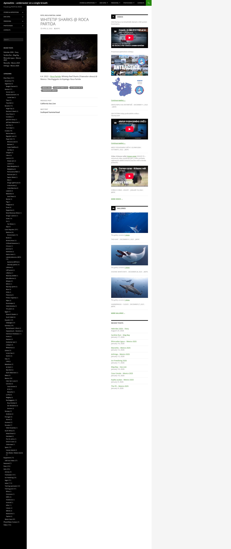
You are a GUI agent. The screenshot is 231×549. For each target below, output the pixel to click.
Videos (120, 17)
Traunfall (9, 103)
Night (6, 480)
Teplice (8, 516)
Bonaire (7, 106)
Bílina (8, 491)
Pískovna (9, 295)
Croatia (7, 131)
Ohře (7, 292)
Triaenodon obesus (49, 90)
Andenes (8, 414)
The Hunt (114, 239)
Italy (6, 359)
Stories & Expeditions (87, 3)
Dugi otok (9, 139)
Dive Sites (103, 3)
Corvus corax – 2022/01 (120, 190)
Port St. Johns (10, 439)
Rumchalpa (9, 303)
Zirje (7, 227)
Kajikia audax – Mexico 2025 (122, 380)
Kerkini (8, 356)
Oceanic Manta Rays (119, 272)
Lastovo (8, 158)
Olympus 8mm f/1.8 (60, 88)
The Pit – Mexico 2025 (119, 386)
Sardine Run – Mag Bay (120, 335)
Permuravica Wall (12, 172)
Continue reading (118, 100)
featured (6, 463)
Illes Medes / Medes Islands (14, 453)
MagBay (8, 397)
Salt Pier (8, 125)
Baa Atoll (9, 370)
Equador (7, 320)
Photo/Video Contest (10, 522)
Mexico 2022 (46, 88)
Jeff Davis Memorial (12, 122)
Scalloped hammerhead (50, 110)
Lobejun (8, 345)
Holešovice (9, 500)
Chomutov (9, 494)
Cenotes (8, 384)
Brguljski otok (10, 136)
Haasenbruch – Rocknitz (13, 331)
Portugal (7, 417)
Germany (7, 325)
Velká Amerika (10, 306)
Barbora (8, 232)
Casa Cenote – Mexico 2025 (122, 373)
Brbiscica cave (11, 142)
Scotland (7, 422)
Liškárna (8, 273)
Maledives (8, 364)
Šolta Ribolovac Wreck (13, 213)
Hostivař (8, 502)
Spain (6, 447)
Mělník (8, 511)
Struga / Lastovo (11, 216)
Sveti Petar (10, 196)
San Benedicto (11, 406)
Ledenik (8, 191)
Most (7, 289)
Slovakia (7, 425)
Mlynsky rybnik (11, 287)
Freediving (115, 3)
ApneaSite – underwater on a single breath (26, 2)
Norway (7, 411)
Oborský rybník (12, 264)
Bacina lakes (10, 133)
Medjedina (10, 169)
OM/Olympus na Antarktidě (121, 105)
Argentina (8, 84)
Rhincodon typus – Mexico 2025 (124, 341)
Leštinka (8, 267)
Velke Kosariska (11, 428)
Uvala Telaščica (11, 147)
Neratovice (9, 513)
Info (5, 469)
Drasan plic (10, 161)
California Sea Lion (48, 102)
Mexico (7, 378)
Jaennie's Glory (10, 119)
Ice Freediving (9, 477)
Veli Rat (9, 150)
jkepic (58, 28)
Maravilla (10, 392)
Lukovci (9, 164)
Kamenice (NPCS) (12, 262)
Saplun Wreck (11, 177)
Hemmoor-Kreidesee (12, 334)
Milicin (8, 284)
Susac (8, 218)
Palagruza (9, 204)
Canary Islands (10, 450)
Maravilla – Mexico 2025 (120, 348)
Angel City (9, 108)
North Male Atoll (11, 373)
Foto (42, 15)
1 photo (127, 235)
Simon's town (10, 442)
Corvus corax (131, 156)
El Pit (8, 389)
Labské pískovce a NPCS (13, 257)
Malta (6, 375)
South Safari (10, 317)
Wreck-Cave (8, 519)
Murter (8, 199)
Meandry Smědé (11, 276)
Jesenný (8, 249)
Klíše (7, 505)
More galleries (118, 313)
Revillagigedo (10, 400)
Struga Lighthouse (13, 183)
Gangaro (8, 152)
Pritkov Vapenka (11, 298)
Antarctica (8, 81)
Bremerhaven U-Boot (12, 328)
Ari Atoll (8, 367)
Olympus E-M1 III (76, 88)
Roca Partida (50, 15)
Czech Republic (9, 229)
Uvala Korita (11, 185)
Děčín (8, 497)
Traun (8, 100)
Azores (8, 419)
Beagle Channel (11, 86)
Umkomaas (9, 444)
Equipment (7, 458)
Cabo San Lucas (11, 381)
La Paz (8, 395)
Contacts (141, 3)
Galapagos (9, 323)
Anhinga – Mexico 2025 (120, 354)
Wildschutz (9, 347)
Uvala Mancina (11, 188)
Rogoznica (9, 210)
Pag (7, 202)
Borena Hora (10, 240)
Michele (9, 144)
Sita (8, 180)
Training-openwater (11, 486)
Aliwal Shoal (10, 433)
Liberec (8, 508)
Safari (58, 15)
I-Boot (8, 155)
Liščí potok (9, 270)
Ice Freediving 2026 (119, 360)
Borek (8, 238)
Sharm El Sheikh (11, 314)
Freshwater (8, 475)
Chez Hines (9, 114)
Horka (8, 336)
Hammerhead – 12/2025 (119, 304)
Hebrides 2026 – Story (120, 328)
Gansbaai (9, 436)
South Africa (8, 431)
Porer (7, 207)
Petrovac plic (11, 174)
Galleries (121, 208)
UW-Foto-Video (9, 460)
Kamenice (9, 251)
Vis (7, 221)
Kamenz (8, 339)
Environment (11, 235)
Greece (7, 350)
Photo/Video (128, 3)
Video (5, 525)
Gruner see (9, 92)
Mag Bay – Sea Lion (119, 367)
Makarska (9, 194)
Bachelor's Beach (11, 111)
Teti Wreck (10, 224)
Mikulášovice (10, 278)
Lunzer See (10, 97)
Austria (7, 89)
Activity (7, 472)
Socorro (9, 408)
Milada (8, 281)
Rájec (7, 300)
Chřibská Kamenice (12, 243)
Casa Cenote (11, 386)
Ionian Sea (9, 353)
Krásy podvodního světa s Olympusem (126, 147)
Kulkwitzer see (10, 342)
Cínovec (8, 246)
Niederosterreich (11, 95)
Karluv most (9, 254)
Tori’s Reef (9, 128)
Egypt (6, 312)
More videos (117, 199)
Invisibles (9, 117)
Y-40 (7, 361)
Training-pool (9, 489)
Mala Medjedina (12, 166)
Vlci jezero (9, 309)
